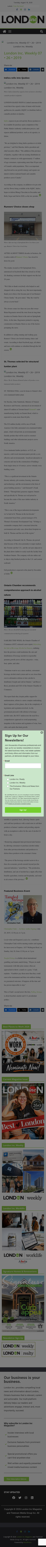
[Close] (41, 732)
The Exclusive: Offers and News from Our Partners (24, 787)
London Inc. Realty (17, 779)
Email (7, 761)
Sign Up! (23, 810)
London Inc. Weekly (17, 782)
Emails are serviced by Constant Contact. (19, 803)
